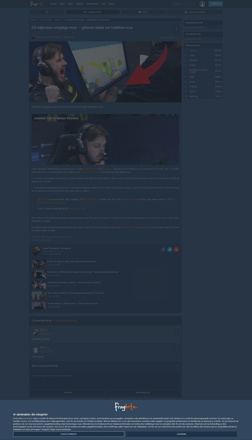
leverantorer (28, 418)
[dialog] (126, 420)
